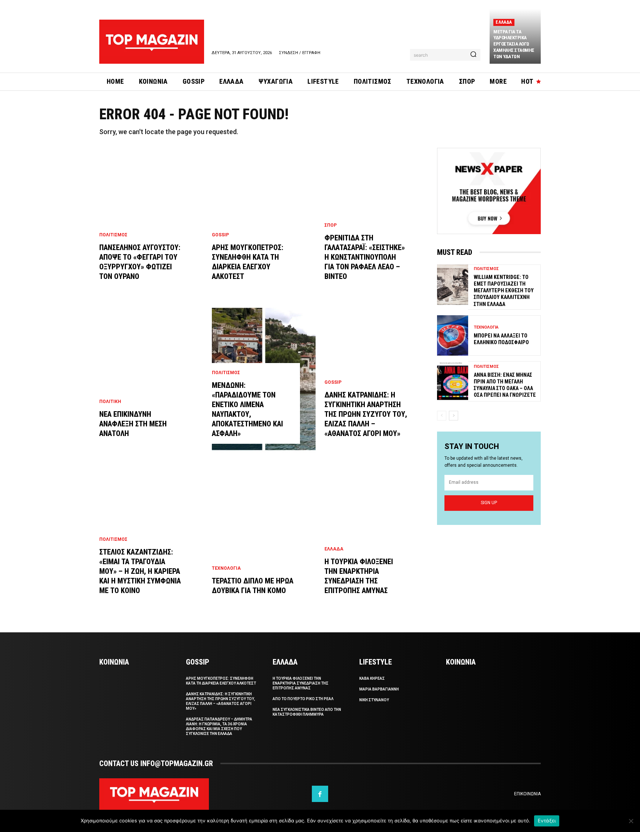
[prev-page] (441, 415)
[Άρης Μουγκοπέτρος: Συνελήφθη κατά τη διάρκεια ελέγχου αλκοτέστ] (264, 222)
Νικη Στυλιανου (374, 700)
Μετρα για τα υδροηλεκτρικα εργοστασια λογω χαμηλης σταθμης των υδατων (513, 44)
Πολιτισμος (113, 235)
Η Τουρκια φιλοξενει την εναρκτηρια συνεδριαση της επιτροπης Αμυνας (301, 683)
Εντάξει (547, 820)
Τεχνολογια (226, 568)
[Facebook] (320, 794)
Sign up (489, 502)
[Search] (473, 55)
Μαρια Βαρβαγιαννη (379, 689)
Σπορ (330, 225)
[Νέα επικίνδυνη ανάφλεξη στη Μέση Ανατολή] (151, 379)
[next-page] (453, 415)
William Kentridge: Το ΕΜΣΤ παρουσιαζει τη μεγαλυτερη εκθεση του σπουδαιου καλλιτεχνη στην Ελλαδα (504, 290)
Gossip (220, 235)
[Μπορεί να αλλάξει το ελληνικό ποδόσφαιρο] (452, 335)
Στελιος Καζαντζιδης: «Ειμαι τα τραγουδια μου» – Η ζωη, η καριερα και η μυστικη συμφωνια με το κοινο (140, 571)
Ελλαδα (504, 22)
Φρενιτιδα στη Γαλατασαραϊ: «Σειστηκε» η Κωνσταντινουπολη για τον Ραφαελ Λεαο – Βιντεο (364, 257)
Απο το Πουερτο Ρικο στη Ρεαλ (303, 699)
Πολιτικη (110, 401)
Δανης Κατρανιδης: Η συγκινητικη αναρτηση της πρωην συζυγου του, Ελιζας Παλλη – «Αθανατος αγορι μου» (365, 414)
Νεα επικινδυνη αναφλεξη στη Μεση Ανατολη (133, 424)
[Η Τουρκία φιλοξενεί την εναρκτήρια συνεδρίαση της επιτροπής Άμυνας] (376, 536)
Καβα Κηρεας (372, 678)
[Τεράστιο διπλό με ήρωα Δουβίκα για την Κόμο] (264, 536)
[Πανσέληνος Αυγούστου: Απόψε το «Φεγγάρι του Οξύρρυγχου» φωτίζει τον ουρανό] (151, 222)
